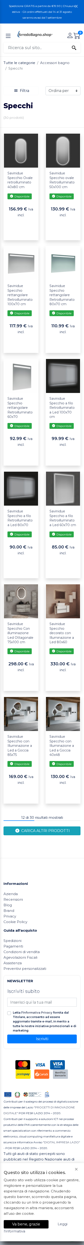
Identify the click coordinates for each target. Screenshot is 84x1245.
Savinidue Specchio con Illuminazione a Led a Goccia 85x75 (19, 745)
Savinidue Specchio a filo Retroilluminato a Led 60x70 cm (62, 518)
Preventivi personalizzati (25, 968)
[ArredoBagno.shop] (35, 33)
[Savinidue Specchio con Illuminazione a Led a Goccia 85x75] (21, 713)
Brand (9, 910)
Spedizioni (12, 940)
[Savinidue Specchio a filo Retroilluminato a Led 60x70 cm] (63, 488)
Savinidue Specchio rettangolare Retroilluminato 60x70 (20, 407)
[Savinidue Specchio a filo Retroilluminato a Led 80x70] (21, 488)
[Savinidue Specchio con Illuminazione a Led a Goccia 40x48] (63, 713)
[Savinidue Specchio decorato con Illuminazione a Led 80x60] (63, 601)
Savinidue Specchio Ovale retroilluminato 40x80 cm (20, 180)
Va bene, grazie (26, 1224)
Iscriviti (42, 1039)
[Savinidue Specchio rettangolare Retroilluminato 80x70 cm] (63, 263)
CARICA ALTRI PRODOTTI (45, 831)
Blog (8, 905)
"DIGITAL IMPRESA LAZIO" (61, 1142)
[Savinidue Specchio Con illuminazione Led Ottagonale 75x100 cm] (21, 601)
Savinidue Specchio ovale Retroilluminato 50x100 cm (62, 180)
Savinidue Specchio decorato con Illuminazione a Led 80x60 (61, 633)
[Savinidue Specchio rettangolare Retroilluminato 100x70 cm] (21, 263)
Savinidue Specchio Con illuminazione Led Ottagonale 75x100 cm (20, 633)
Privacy (10, 916)
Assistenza (13, 963)
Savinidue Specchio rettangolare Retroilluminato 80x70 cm (62, 295)
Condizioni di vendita (22, 952)
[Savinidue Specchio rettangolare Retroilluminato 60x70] (21, 375)
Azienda (11, 894)
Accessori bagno (55, 63)
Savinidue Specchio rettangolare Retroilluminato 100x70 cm (20, 295)
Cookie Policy (15, 922)
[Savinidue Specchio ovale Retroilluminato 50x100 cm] (63, 150)
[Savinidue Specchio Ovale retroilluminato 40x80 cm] (21, 150)
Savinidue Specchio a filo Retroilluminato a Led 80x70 (20, 518)
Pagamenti (13, 946)
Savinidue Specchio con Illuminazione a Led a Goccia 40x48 (61, 745)
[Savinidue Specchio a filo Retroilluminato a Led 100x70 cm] (63, 375)
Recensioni (13, 899)
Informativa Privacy (37, 1012)
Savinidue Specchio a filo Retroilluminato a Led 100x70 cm (62, 407)
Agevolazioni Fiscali (20, 957)
